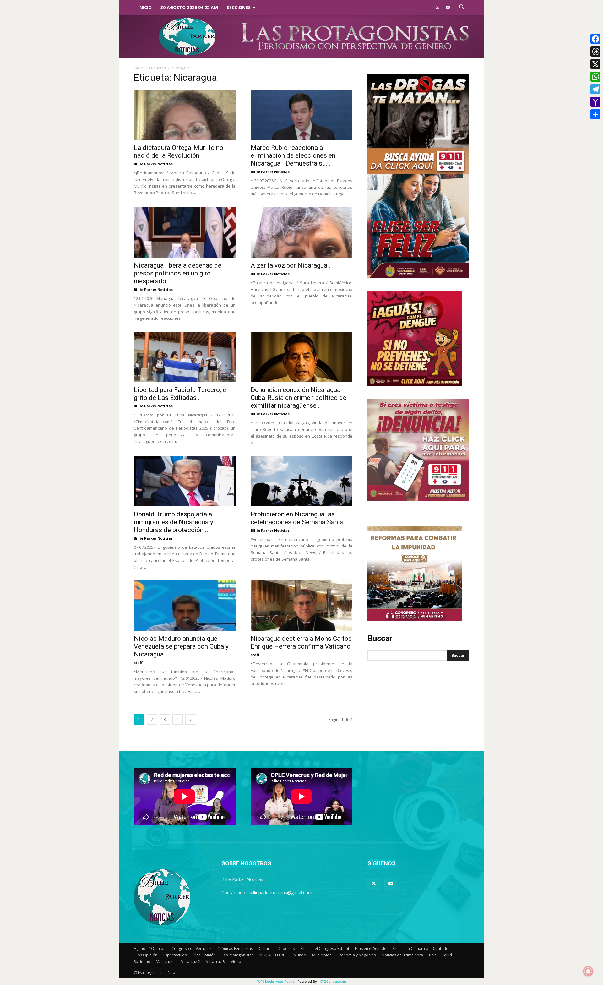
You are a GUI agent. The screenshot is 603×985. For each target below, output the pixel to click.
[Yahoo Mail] (595, 101)
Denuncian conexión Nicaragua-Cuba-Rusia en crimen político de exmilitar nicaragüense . (298, 397)
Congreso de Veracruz (191, 948)
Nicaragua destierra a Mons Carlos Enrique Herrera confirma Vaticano (301, 642)
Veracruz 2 (190, 961)
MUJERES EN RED (273, 955)
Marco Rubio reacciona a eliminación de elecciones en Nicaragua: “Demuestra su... (293, 155)
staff (138, 662)
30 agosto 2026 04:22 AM (189, 7)
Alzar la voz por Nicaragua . (290, 265)
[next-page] (190, 719)
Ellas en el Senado (371, 948)
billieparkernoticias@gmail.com (281, 892)
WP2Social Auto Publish (276, 981)
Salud (447, 955)
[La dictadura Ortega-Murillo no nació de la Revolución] (185, 115)
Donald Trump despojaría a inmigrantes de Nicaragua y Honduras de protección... (173, 522)
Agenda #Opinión (150, 948)
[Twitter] (437, 7)
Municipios (321, 955)
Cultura (265, 948)
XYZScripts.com (333, 981)
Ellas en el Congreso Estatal (325, 948)
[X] (595, 64)
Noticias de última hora (402, 955)
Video (236, 961)
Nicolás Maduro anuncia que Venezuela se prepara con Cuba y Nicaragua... (181, 646)
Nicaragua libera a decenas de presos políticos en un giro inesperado (177, 273)
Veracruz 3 (215, 961)
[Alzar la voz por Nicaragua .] (301, 232)
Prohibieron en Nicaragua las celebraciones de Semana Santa (297, 518)
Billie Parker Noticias (153, 163)
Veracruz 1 (165, 961)
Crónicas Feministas (235, 948)
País (432, 955)
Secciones (239, 7)
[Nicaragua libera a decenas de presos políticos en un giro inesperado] (185, 232)
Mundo (300, 955)
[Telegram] (595, 89)
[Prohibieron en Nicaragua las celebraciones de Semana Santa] (301, 481)
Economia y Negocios (356, 955)
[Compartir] (595, 114)
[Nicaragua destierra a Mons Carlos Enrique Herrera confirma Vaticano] (301, 605)
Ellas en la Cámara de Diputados (421, 948)
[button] (461, 8)
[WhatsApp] (595, 76)
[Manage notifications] (588, 971)
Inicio (145, 7)
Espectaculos (175, 955)
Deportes (286, 948)
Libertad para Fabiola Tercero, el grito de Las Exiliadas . (181, 393)
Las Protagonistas (237, 955)
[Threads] (595, 51)
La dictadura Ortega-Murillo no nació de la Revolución (178, 151)
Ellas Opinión (204, 955)
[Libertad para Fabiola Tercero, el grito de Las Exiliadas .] (185, 357)
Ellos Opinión (145, 955)
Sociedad (142, 961)
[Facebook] (595, 39)
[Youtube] (448, 7)
